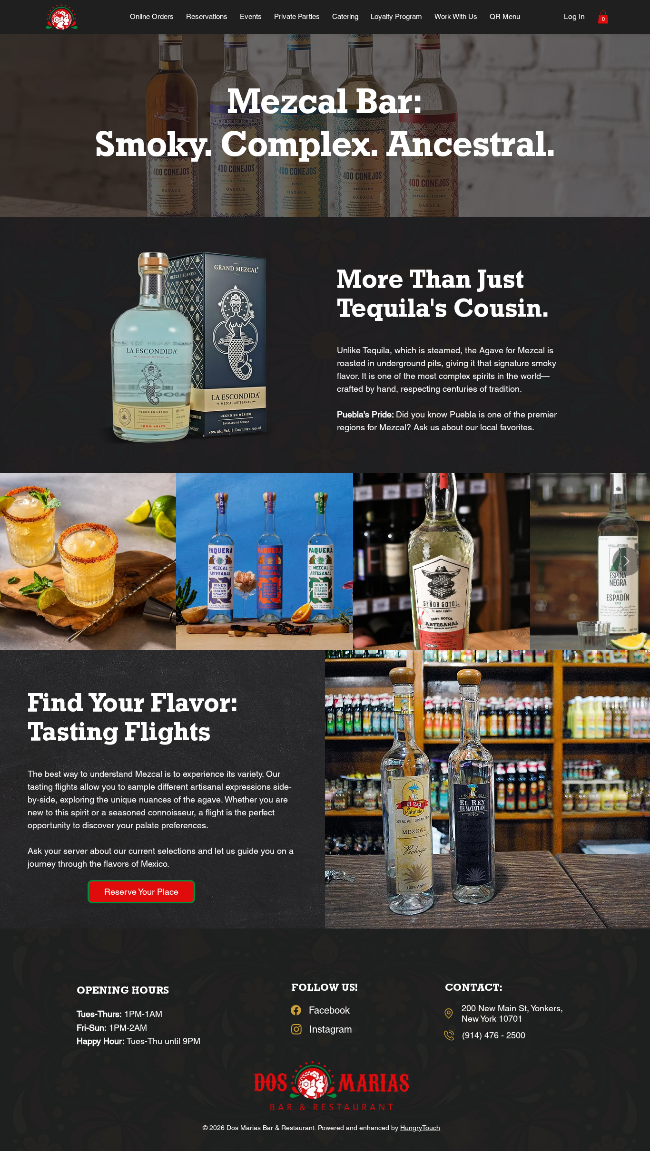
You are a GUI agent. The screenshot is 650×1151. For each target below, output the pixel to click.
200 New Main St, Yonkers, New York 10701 (512, 1013)
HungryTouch (420, 1128)
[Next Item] (626, 561)
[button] (603, 16)
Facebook (329, 1010)
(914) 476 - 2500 (493, 1035)
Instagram (330, 1029)
